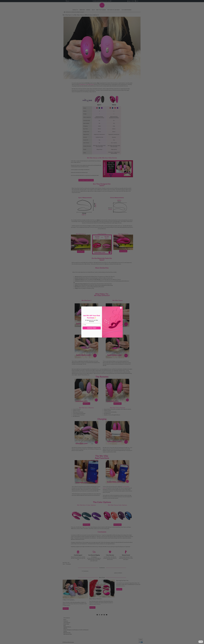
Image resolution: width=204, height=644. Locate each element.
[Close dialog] (120, 308)
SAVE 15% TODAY (91, 328)
